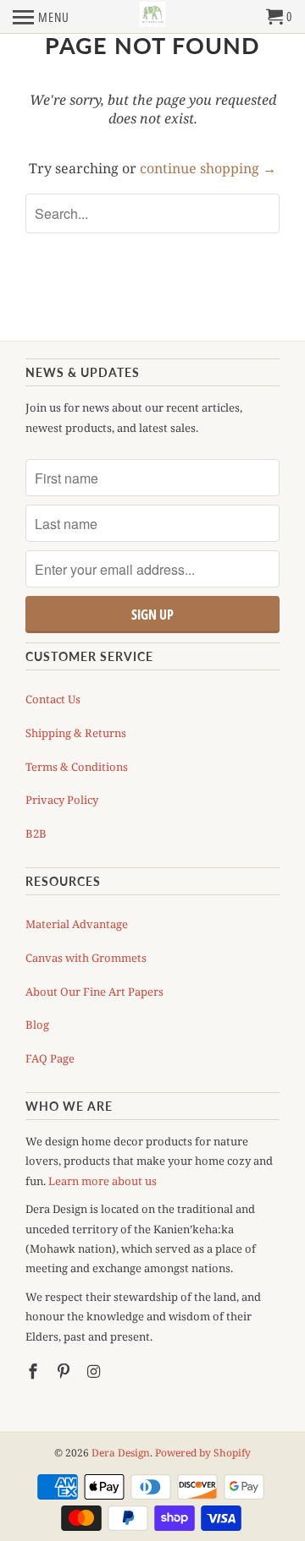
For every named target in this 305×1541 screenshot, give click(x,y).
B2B (36, 833)
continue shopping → (208, 168)
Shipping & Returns (75, 732)
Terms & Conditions (76, 766)
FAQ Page (50, 1058)
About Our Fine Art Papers (94, 991)
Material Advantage (76, 924)
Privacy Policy (61, 799)
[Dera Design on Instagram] (95, 1371)
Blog (37, 1024)
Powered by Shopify (203, 1452)
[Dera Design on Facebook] (34, 1371)
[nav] (41, 17)
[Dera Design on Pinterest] (65, 1371)
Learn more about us (102, 1181)
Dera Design (121, 1452)
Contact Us (52, 699)
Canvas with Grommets (86, 957)
